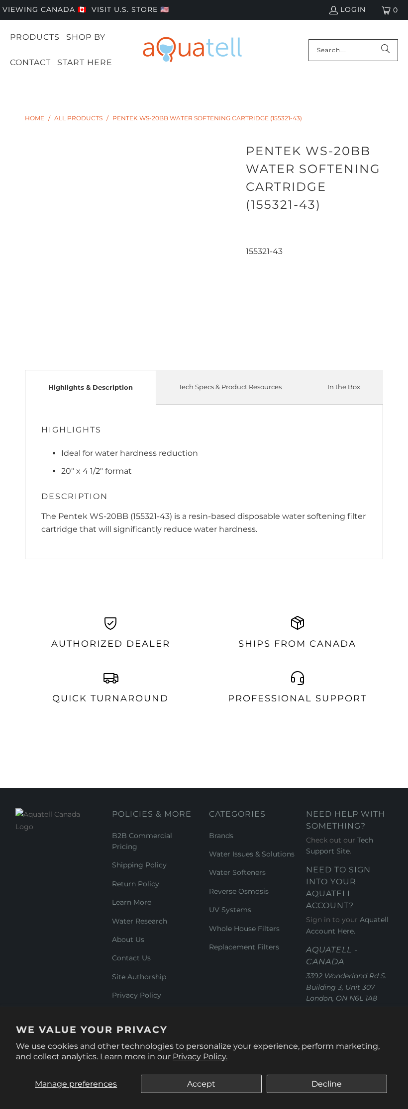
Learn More (131, 902)
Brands (221, 835)
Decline (326, 1084)
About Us (128, 939)
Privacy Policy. (200, 1056)
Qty (252, 264)
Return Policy (135, 883)
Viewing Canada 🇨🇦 (44, 9)
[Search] (385, 50)
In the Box (343, 387)
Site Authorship (139, 976)
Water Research (139, 921)
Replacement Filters (244, 946)
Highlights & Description (90, 387)
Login (353, 9)
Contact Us (131, 957)
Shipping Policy (139, 864)
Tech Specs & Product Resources (230, 387)
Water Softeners (237, 872)
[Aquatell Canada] (192, 50)
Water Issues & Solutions (252, 854)
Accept (201, 1084)
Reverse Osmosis (239, 891)
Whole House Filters (244, 928)
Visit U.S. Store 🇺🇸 (130, 9)
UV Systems (230, 909)
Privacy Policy (136, 995)
